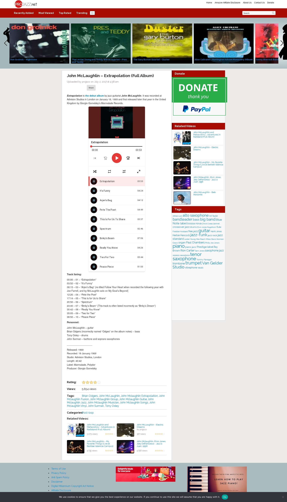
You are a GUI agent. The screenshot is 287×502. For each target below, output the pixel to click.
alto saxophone (196, 215)
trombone (179, 263)
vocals (200, 268)
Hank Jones (216, 231)
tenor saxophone (187, 256)
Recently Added (24, 13)
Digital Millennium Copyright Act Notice (72, 486)
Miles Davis (211, 239)
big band (207, 219)
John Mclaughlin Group (104, 399)
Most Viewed (46, 13)
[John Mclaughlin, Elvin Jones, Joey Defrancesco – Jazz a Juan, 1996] (125, 446)
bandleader (182, 219)
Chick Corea (207, 223)
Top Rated (65, 13)
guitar (204, 230)
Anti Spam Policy (60, 477)
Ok (224, 497)
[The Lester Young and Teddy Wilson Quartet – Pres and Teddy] (101, 43)
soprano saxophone (181, 255)
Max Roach (200, 239)
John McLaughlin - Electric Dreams (150, 425)
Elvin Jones (202, 227)
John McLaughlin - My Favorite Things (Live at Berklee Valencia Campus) (100, 443)
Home (209, 2)
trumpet (193, 262)
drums (193, 227)
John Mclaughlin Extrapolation (139, 395)
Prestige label (205, 246)
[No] (283, 497)
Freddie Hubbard (180, 231)
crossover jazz (181, 226)
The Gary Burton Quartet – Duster (151, 59)
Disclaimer (57, 481)
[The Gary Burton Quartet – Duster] (162, 43)
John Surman (96, 405)
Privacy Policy (58, 473)
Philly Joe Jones (212, 243)
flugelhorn (211, 227)
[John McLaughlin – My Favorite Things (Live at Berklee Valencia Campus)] (75, 446)
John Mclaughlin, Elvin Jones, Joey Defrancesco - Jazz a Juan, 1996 (151, 443)
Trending (81, 13)
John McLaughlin (109, 395)
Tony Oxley (112, 405)
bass (196, 219)
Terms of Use (58, 468)
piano (179, 246)
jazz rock (212, 235)
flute (219, 227)
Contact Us (259, 2)
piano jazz (190, 247)
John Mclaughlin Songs (134, 402)
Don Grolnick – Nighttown (23, 59)
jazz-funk (198, 234)
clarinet (216, 223)
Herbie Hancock (181, 235)
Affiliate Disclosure (61, 490)
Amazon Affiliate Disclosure (227, 2)
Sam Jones (199, 251)
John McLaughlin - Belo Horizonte (204, 193)
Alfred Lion (177, 216)
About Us (247, 2)
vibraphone (191, 267)
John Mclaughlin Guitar (133, 399)
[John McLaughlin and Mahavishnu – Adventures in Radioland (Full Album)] (75, 429)
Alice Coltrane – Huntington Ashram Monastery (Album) (224, 59)
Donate (270, 2)
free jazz (193, 231)
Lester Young (190, 239)
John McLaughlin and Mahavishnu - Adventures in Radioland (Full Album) (101, 427)
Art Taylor (213, 216)
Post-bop (88, 412)
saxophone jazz (214, 250)
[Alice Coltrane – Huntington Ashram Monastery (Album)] (224, 43)
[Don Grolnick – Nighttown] (39, 43)
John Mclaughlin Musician (103, 402)
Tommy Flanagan (204, 260)
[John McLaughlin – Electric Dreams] (125, 429)
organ (182, 242)
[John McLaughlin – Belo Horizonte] (182, 197)
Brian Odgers (90, 395)
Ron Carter (187, 250)
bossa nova (194, 223)
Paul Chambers (195, 242)
